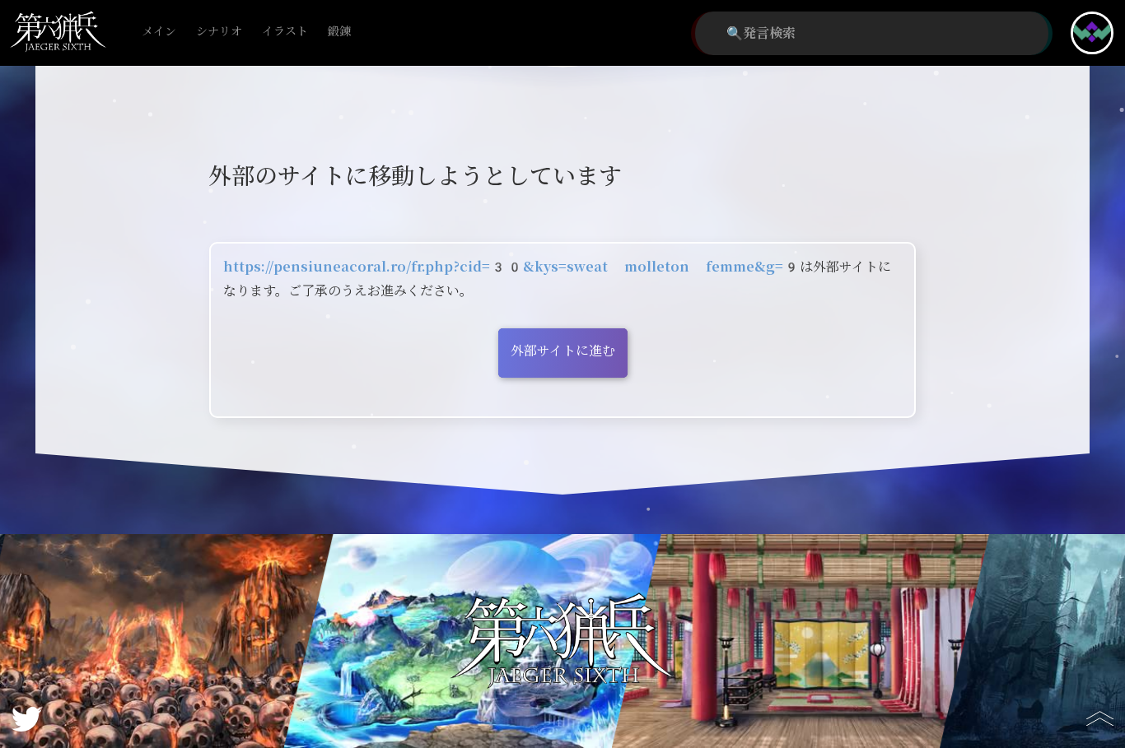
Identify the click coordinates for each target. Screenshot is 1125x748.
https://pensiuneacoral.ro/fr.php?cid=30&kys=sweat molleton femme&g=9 (511, 267)
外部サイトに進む (563, 351)
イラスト (285, 32)
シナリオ (219, 32)
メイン (159, 32)
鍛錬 (339, 32)
